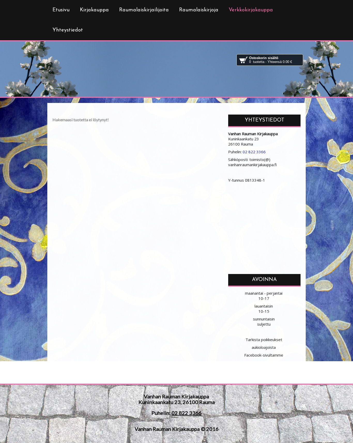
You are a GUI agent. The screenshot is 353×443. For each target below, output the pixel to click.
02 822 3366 (254, 151)
